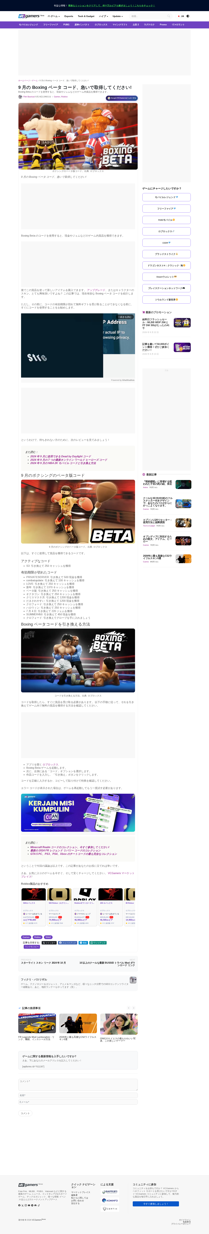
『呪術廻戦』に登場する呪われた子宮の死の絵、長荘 (157, 482)
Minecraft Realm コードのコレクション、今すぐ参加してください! (69, 847)
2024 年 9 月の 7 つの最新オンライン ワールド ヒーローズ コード (68, 459)
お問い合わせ (77, 1200)
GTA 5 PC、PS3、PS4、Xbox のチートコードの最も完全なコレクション (73, 854)
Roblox (64, 97)
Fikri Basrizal (29, 97)
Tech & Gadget (86, 16)
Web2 (48, 937)
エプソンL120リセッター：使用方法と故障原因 (157, 521)
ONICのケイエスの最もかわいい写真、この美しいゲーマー (118, 1039)
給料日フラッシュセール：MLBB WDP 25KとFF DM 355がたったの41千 (155, 324)
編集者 (74, 1195)
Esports (68, 16)
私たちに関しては (79, 1198)
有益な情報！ (104, 5)
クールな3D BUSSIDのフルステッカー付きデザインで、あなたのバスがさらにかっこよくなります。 (157, 502)
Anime (145, 487)
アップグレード (96, 290)
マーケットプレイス (80, 1192)
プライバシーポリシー (181, 1224)
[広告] (104, 52)
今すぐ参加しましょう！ (156, 1203)
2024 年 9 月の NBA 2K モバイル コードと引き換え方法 (63, 463)
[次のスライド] (133, 1008)
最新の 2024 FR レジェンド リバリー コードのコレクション (65, 850)
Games (57, 97)
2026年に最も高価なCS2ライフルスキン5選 (77, 1038)
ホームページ (24, 80)
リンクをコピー (32, 946)
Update (117, 16)
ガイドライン (185, 1220)
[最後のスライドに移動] (128, 1008)
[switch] (188, 16)
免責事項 (187, 1222)
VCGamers (39, 1220)
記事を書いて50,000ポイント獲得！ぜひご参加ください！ (155, 347)
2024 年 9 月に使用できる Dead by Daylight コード (60, 456)
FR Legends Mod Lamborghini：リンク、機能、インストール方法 (36, 1038)
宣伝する (75, 1203)
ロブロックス (50, 764)
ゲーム (54, 16)
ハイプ (102, 16)
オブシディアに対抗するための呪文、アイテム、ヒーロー (157, 539)
